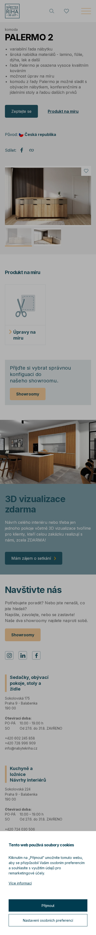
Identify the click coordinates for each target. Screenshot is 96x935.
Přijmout (48, 905)
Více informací (20, 883)
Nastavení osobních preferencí (48, 920)
